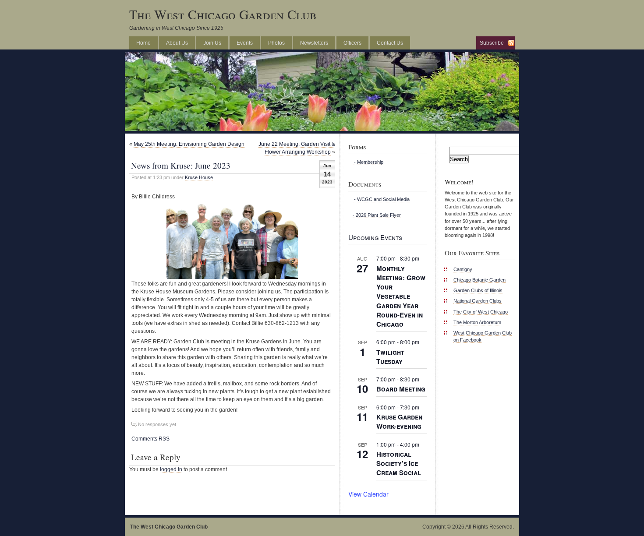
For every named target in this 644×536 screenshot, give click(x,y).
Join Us (212, 43)
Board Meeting (400, 389)
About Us (177, 43)
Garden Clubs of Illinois (477, 290)
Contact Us (390, 43)
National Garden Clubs (477, 300)
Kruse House (199, 177)
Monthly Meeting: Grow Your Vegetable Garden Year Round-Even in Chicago (400, 296)
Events (245, 43)
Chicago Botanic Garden (479, 279)
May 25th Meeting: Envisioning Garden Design (189, 144)
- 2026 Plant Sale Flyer (377, 215)
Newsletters (314, 43)
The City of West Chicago (480, 311)
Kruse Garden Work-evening (399, 421)
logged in (171, 469)
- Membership (368, 162)
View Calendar (368, 494)
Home (143, 43)
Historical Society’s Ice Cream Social (398, 463)
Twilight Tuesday (390, 356)
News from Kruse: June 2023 (180, 165)
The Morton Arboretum (477, 322)
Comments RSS (150, 439)
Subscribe (492, 43)
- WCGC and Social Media (381, 199)
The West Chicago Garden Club (223, 14)
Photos (276, 43)
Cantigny (462, 269)
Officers (352, 43)
